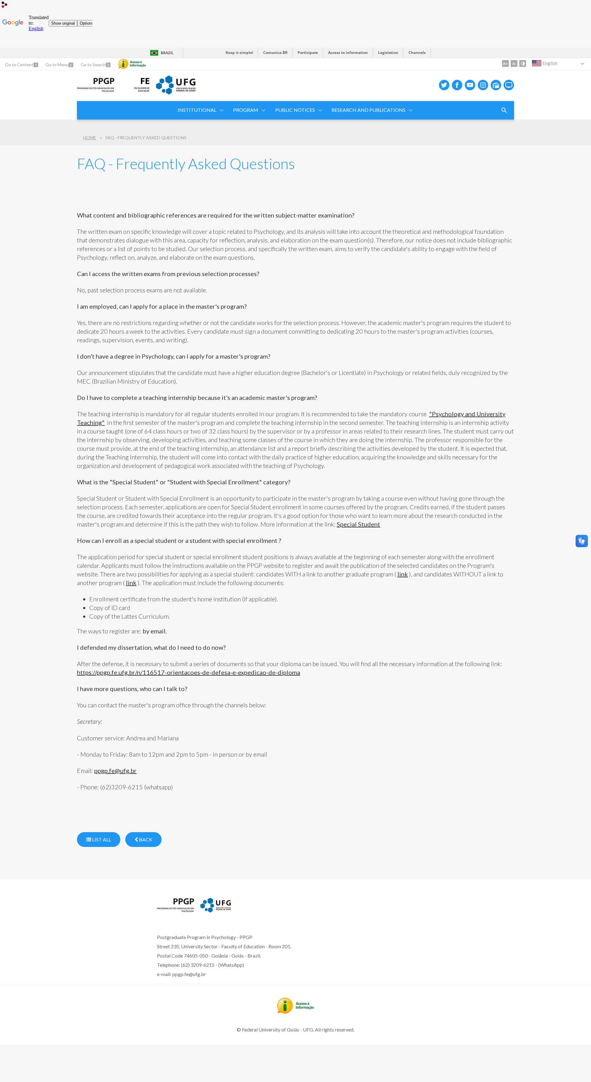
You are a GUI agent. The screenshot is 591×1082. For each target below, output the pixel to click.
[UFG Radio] (496, 85)
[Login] (4, 5)
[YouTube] (470, 85)
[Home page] (96, 90)
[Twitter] (444, 85)
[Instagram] (483, 85)
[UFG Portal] (175, 92)
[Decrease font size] (514, 63)
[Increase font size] (505, 63)
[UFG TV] (509, 85)
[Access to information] (132, 64)
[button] (197, 110)
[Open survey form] (504, 110)
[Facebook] (457, 85)
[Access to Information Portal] (295, 1011)
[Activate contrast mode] (522, 63)
